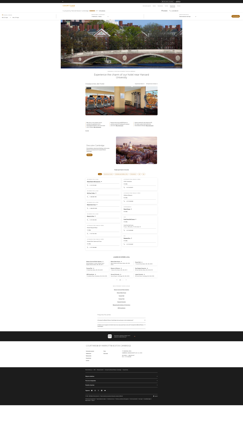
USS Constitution (121, 308)
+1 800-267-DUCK (93, 208)
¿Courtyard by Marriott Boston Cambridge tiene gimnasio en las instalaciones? (115, 320)
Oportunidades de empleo (101, 398)
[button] (167, 2)
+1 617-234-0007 (129, 244)
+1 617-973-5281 (93, 185)
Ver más (87, 130)
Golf (139, 174)
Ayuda (93, 400)
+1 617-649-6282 (129, 230)
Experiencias (172, 5)
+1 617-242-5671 (129, 187)
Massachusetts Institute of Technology (121, 305)
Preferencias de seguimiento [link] (90, 398)
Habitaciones (88, 353)
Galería (154, 5)
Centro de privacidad (133, 398)
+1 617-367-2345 (93, 219)
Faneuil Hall (121, 295)
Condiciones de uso (110, 398)
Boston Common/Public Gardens (121, 289)
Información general (147, 5)
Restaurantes (88, 355)
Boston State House (121, 292)
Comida (166, 5)
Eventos (178, 5)
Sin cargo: (128, 355)
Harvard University (121, 302)
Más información (91, 112)
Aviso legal (105, 353)
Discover (89, 154)
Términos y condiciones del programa (121, 398)
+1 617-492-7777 (174, 10)
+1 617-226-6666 (93, 247)
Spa (143, 174)
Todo (100, 174)
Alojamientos (160, 5)
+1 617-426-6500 (129, 201)
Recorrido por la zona (108, 174)
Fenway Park (121, 298)
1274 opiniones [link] (102, 10)
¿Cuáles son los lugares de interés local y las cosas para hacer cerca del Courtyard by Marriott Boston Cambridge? (120, 325)
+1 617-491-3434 (93, 233)
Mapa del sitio (87, 400)
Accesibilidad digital (147, 398)
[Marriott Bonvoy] (177, 1)
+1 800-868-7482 (93, 196)
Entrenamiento (133, 174)
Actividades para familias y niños (121, 174)
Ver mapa (165, 10)
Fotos (104, 351)
